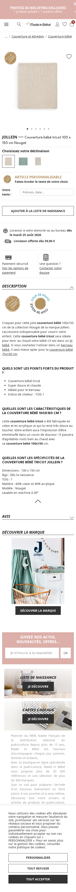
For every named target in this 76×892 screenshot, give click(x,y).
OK (66, 653)
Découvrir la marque (38, 611)
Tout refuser (38, 868)
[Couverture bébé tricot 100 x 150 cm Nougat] (8, 161)
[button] (6, 24)
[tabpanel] (38, 86)
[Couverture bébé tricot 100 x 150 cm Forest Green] (23, 161)
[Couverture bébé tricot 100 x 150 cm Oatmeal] (38, 161)
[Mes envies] (64, 24)
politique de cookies (31, 847)
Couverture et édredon (28, 36)
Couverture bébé (60, 36)
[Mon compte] (57, 24)
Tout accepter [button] (38, 879)
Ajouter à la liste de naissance (38, 211)
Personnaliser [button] (38, 858)
